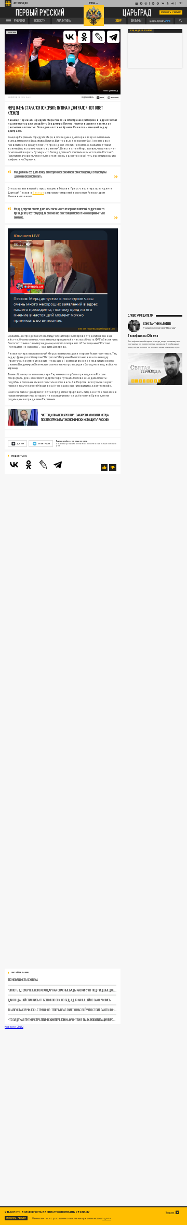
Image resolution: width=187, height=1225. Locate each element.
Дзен (20, 443)
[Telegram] (113, 37)
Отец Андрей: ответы (141, 31)
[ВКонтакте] (69, 37)
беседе (38, 192)
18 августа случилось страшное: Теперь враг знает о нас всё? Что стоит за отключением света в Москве (62, 1010)
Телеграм (43, 443)
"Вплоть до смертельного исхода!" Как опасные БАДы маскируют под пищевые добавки (62, 990)
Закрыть (170, 1212)
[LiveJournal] (98, 37)
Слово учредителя (140, 315)
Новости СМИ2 (14, 1026)
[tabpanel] (155, 369)
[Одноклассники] (84, 37)
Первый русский (40, 12)
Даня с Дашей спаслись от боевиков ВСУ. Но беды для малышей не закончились (59, 1000)
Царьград (137, 12)
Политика (12, 32)
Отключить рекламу (171, 12)
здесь (106, 1218)
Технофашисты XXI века (23, 980)
